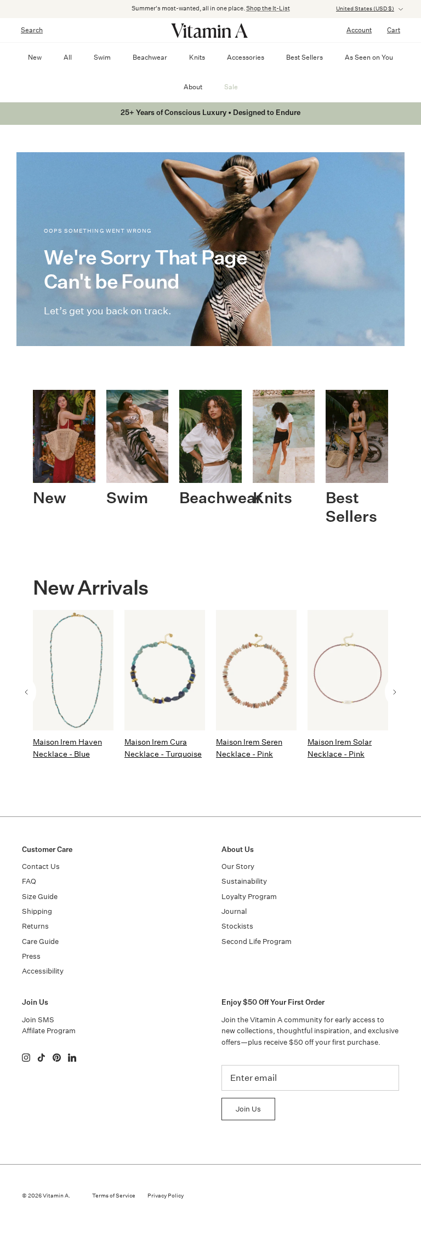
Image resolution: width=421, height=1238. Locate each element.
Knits (197, 57)
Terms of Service (113, 1196)
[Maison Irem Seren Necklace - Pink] (256, 670)
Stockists (237, 926)
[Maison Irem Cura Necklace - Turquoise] (164, 670)
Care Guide (40, 941)
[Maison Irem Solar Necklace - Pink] (348, 670)
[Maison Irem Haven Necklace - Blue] (73, 670)
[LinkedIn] (72, 1057)
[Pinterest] (57, 1057)
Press (31, 956)
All (68, 57)
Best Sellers (304, 57)
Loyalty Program (249, 896)
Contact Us (41, 866)
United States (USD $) (365, 9)
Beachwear (150, 57)
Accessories (245, 57)
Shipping (37, 911)
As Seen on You (369, 57)
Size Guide (40, 896)
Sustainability (244, 881)
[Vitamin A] (210, 30)
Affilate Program (49, 1030)
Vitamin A (56, 1196)
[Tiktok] (41, 1057)
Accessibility (43, 971)
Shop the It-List (268, 8)
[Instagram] (26, 1057)
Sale (231, 86)
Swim (102, 57)
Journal (234, 911)
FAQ (29, 881)
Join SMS (38, 1019)
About (193, 86)
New (35, 57)
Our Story (237, 866)
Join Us (248, 1109)
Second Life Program (256, 941)
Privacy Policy (165, 1196)
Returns (35, 926)
